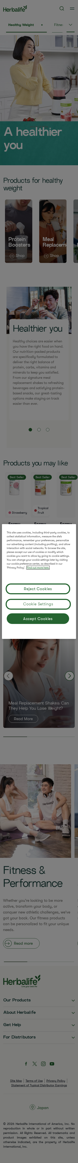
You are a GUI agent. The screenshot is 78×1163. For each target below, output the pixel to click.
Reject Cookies (38, 589)
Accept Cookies (38, 619)
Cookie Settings (38, 604)
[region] (39, 581)
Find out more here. (38, 567)
